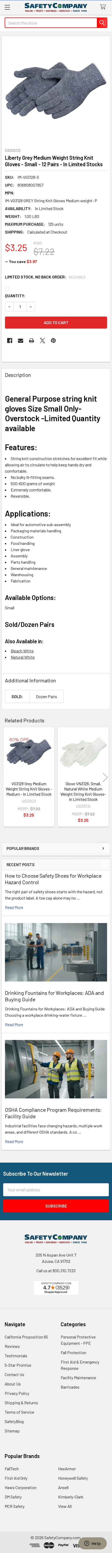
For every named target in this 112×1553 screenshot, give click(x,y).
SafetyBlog (14, 1421)
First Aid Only (16, 1477)
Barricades (70, 1386)
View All (65, 1506)
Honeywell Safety (73, 1477)
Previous (7, 778)
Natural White (23, 656)
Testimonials (16, 1355)
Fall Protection (73, 1352)
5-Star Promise (18, 1364)
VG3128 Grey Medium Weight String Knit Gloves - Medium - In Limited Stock (29, 788)
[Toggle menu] (7, 7)
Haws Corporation (20, 1487)
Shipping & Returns (21, 1402)
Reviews (12, 1346)
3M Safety (13, 1496)
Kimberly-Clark (70, 1496)
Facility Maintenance (78, 1377)
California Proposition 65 (26, 1336)
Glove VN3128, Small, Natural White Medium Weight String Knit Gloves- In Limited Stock (83, 791)
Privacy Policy (17, 1393)
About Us (13, 1383)
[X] (42, 340)
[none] (56, 90)
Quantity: (15, 295)
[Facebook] (9, 340)
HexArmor (67, 1468)
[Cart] (104, 7)
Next (105, 778)
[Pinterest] (53, 340)
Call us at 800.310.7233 (56, 1270)
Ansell (63, 1487)
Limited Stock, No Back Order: (45, 276)
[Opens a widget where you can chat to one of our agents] (92, 1543)
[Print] (31, 340)
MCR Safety (14, 1506)
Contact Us (14, 1374)
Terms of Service (19, 1411)
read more (14, 907)
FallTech (12, 1468)
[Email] (20, 340)
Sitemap (12, 1430)
